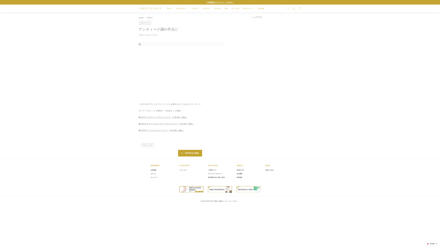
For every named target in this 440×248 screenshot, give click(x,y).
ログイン (153, 174)
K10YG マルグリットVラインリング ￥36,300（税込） (163, 117)
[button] (431, 243)
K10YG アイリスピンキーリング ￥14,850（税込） (162, 130)
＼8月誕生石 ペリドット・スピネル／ (220, 2)
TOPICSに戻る (191, 153)
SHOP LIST (240, 170)
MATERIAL (181, 8)
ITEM (169, 8)
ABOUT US (248, 8)
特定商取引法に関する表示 (216, 177)
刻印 (226, 8)
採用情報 (239, 177)
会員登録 (153, 170)
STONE (195, 8)
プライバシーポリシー (215, 174)
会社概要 (239, 174)
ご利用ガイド (212, 170)
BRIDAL (218, 8)
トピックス (182, 170)
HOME (141, 18)
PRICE (206, 8)
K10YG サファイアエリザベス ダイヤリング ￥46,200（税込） (167, 124)
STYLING (235, 8)
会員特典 (261, 8)
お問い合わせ (269, 170)
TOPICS (149, 18)
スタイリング (145, 23)
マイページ (154, 177)
